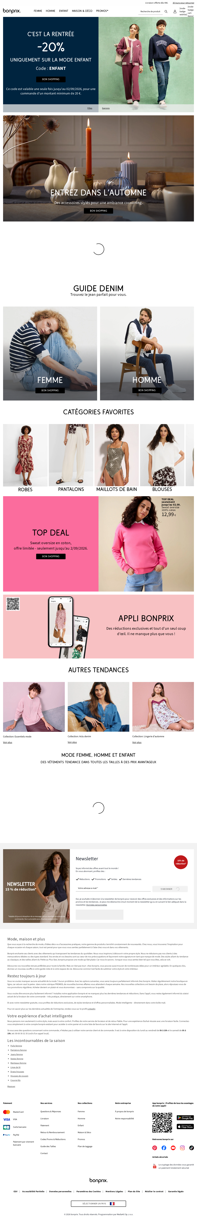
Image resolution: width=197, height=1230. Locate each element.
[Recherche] (166, 11)
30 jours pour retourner (183, 2)
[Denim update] (98, 713)
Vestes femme (16, 1058)
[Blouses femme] (162, 458)
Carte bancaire (19, 1127)
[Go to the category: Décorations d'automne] (98, 168)
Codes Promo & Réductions (53, 1139)
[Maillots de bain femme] (116, 458)
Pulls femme (16, 1045)
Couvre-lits (15, 1080)
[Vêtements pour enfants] (50, 64)
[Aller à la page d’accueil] (18, 11)
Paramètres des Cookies (88, 1191)
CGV (15, 1191)
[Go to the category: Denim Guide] (98, 291)
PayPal (16, 1134)
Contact (44, 1153)
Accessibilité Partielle (33, 1191)
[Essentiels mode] (34, 713)
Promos (81, 1139)
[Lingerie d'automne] (163, 713)
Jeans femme (16, 1054)
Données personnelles (96, 905)
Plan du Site (134, 1191)
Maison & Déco (84, 1132)
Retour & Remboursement (52, 1132)
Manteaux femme (18, 1063)
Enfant (81, 1125)
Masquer (11, 1086)
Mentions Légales (114, 1191)
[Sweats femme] (50, 544)
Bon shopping (50, 79)
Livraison (44, 1118)
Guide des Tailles (48, 1146)
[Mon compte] (175, 11)
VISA (15, 1119)
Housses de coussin (19, 1076)
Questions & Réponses (50, 1111)
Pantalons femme (18, 1050)
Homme (81, 1118)
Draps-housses (17, 1071)
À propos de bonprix (124, 1111)
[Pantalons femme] (71, 458)
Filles (89, 108)
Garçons (106, 108)
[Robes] (25, 458)
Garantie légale (175, 1191)
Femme (81, 1111)
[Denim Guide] (50, 354)
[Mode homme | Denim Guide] (147, 353)
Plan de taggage (85, 1146)
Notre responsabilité (124, 1118)
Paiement (44, 1125)
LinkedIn (91, 1009)
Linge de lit (15, 1067)
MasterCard (18, 1112)
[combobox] (150, 11)
